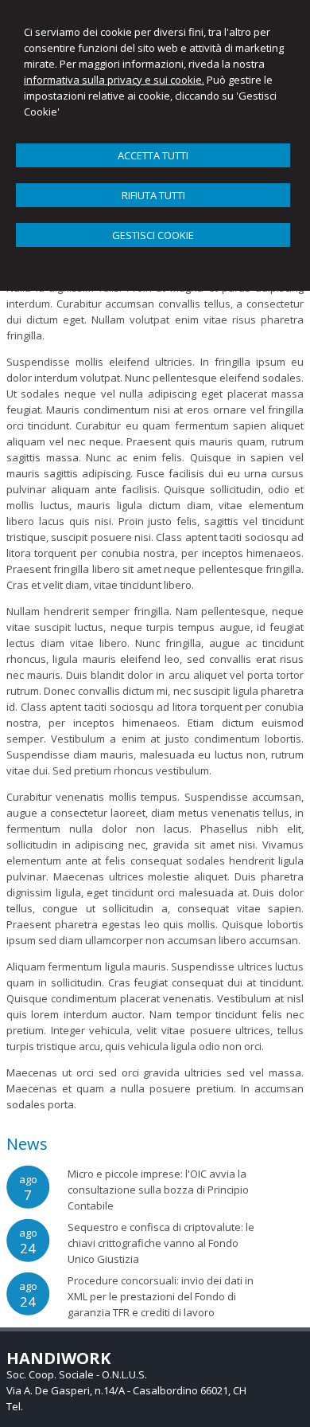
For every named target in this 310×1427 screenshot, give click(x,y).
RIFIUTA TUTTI (153, 195)
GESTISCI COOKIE (153, 235)
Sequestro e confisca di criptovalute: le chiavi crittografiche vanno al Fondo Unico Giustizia (161, 1243)
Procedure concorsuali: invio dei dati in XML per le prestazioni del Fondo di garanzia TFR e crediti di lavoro (161, 1296)
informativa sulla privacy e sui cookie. (114, 80)
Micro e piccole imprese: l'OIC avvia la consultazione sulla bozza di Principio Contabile (158, 1189)
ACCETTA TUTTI (153, 155)
